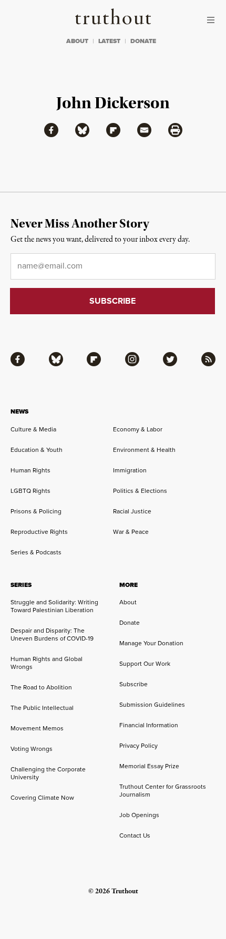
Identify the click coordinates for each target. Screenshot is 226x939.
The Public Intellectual (42, 708)
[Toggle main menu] (213, 20)
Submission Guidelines (152, 704)
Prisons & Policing (36, 511)
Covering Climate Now (42, 797)
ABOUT (77, 41)
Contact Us (134, 835)
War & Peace (131, 531)
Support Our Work (144, 663)
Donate (129, 622)
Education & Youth (37, 450)
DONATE (143, 41)
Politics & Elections (140, 491)
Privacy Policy (138, 745)
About (128, 602)
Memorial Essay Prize (149, 766)
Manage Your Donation (151, 643)
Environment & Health (144, 450)
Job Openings (139, 815)
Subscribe (133, 684)
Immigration (130, 470)
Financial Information (148, 725)
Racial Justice (132, 511)
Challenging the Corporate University (48, 773)
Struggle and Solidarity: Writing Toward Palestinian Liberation (54, 606)
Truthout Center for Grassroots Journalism (162, 790)
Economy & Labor (137, 429)
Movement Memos (37, 728)
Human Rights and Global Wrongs (47, 663)
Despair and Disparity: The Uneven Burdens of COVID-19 (52, 634)
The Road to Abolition (41, 687)
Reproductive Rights (39, 531)
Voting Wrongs (32, 749)
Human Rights (30, 470)
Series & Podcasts (36, 552)
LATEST (109, 41)
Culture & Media (33, 429)
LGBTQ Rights (30, 491)
